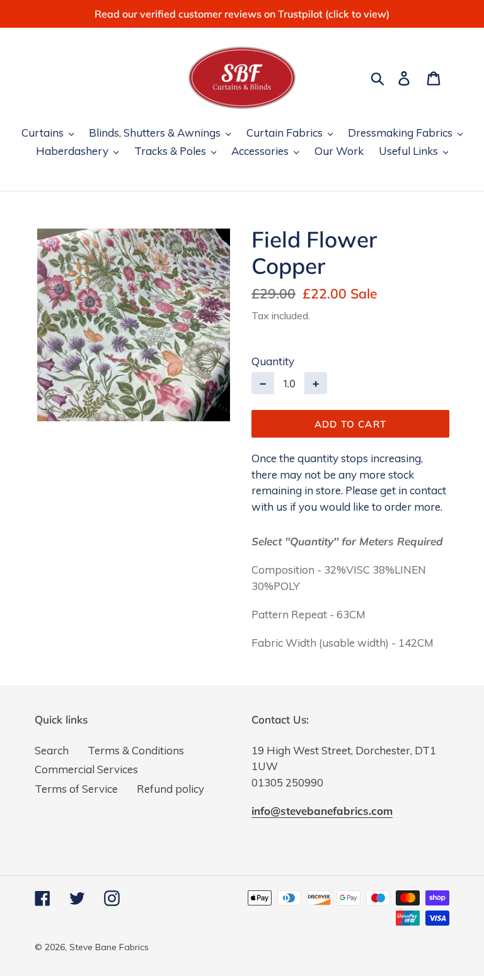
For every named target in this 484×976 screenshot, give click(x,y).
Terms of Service (76, 788)
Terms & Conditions (136, 750)
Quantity (272, 361)
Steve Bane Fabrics (109, 947)
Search (52, 750)
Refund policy (170, 788)
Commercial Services (86, 769)
